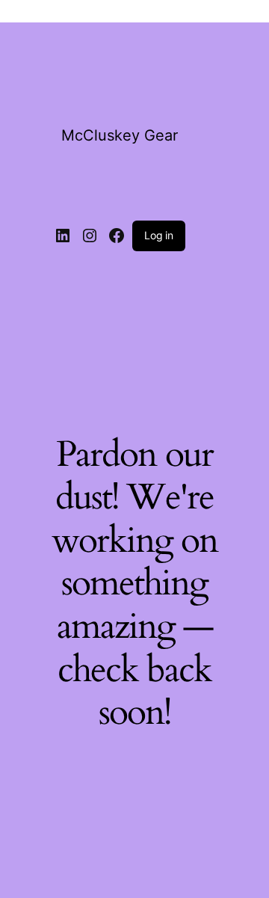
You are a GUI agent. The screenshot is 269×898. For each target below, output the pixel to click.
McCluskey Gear (119, 135)
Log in (158, 235)
